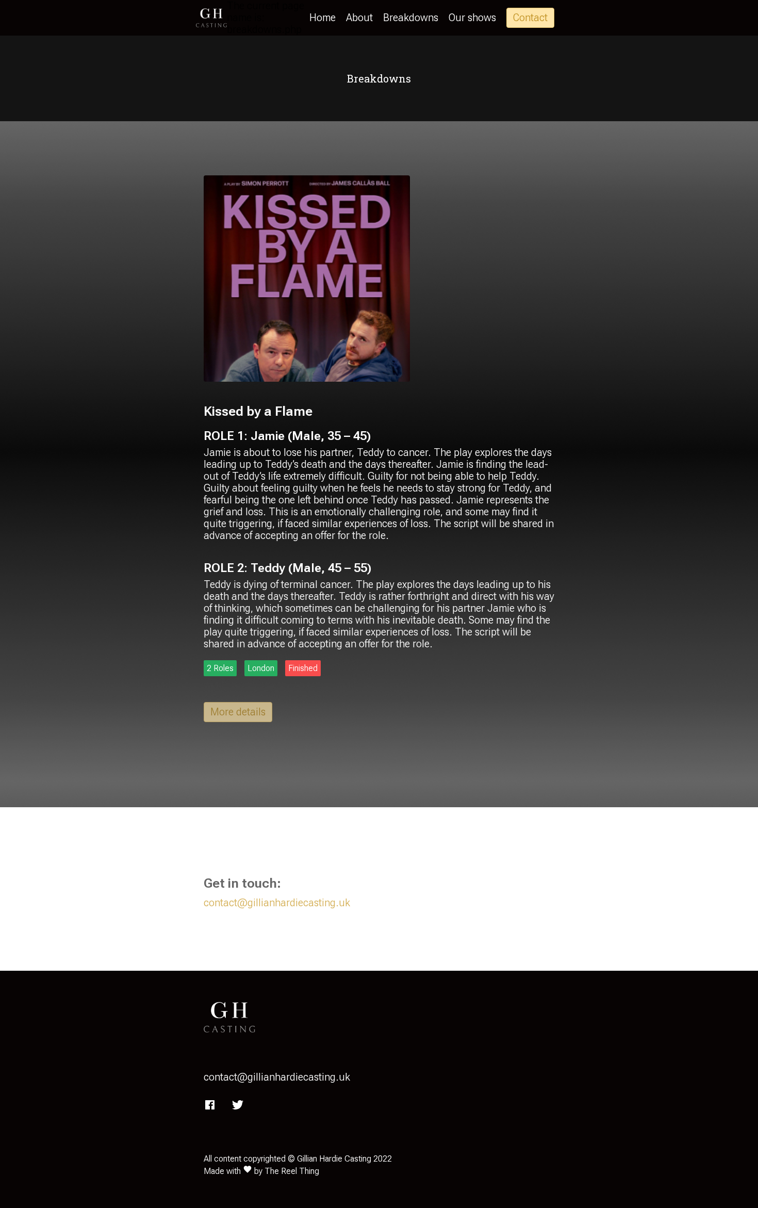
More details (238, 712)
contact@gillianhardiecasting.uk (277, 902)
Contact (530, 17)
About (359, 18)
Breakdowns (410, 18)
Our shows (472, 18)
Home (322, 18)
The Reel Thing (292, 1171)
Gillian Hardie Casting (334, 1159)
